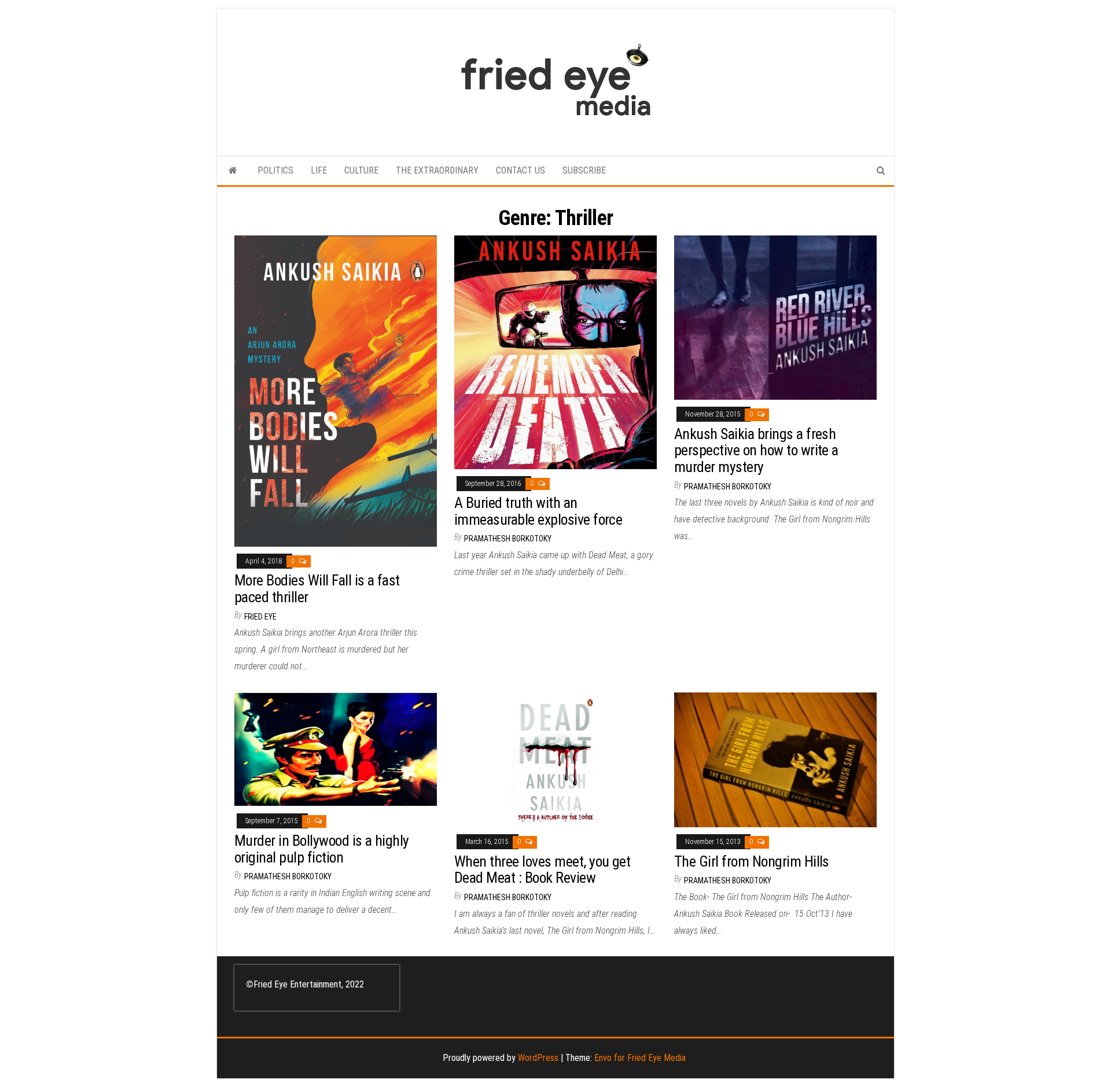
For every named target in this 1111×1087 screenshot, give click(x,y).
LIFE (319, 170)
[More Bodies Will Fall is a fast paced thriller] (335, 390)
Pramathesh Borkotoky (507, 538)
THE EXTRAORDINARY (437, 170)
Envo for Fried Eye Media (640, 1057)
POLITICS (275, 170)
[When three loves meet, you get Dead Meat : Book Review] (555, 759)
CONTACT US (520, 170)
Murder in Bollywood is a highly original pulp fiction (321, 849)
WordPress (538, 1057)
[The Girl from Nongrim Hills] (775, 759)
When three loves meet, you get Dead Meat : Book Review (542, 870)
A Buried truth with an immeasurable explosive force (538, 511)
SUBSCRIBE (584, 170)
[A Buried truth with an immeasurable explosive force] (555, 351)
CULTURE (361, 170)
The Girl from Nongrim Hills (751, 861)
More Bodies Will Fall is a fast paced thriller (317, 589)
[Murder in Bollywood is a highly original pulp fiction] (335, 748)
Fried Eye (260, 616)
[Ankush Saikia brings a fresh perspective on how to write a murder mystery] (775, 317)
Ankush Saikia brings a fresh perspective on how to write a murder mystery (756, 450)
